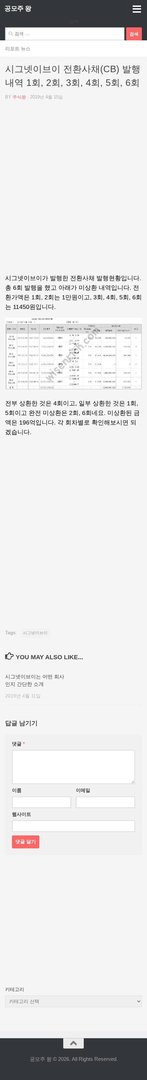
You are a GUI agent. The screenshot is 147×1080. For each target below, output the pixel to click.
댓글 (18, 743)
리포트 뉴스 (17, 48)
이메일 (83, 790)
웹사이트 (21, 814)
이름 (17, 790)
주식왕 (19, 97)
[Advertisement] (73, 189)
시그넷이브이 (35, 632)
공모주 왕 (17, 8)
